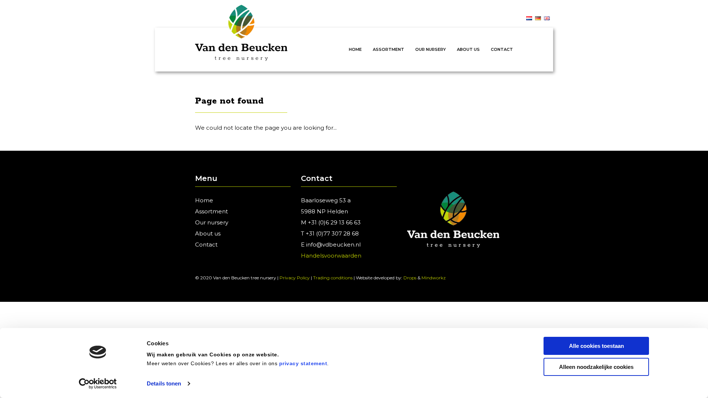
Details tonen (164, 383)
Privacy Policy (295, 277)
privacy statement (303, 363)
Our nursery (430, 49)
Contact (502, 49)
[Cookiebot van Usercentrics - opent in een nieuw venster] (98, 383)
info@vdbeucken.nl (333, 244)
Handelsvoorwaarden (331, 255)
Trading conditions (333, 277)
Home (355, 49)
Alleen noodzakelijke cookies (596, 367)
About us (468, 49)
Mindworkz (433, 277)
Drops (409, 277)
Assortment (388, 49)
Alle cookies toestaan (596, 346)
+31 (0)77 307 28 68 (332, 233)
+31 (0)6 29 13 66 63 (334, 222)
